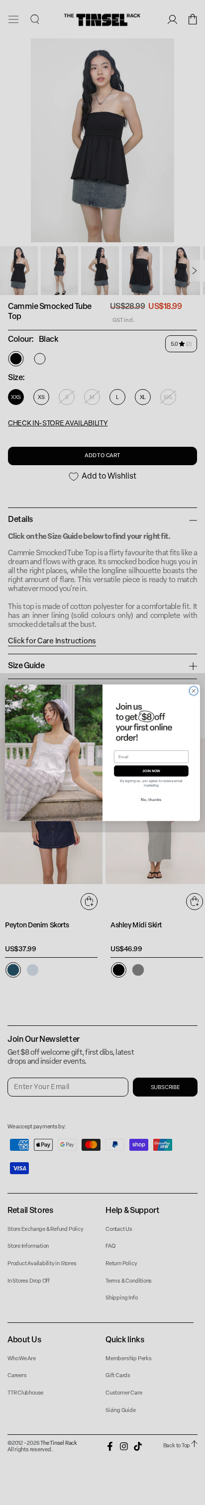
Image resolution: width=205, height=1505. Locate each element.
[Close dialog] (193, 690)
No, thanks (151, 799)
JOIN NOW (151, 771)
